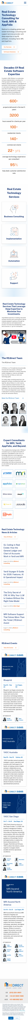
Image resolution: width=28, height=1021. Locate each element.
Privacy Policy (22, 1010)
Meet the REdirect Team (10, 398)
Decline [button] (17, 1018)
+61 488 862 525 (16, 999)
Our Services (7, 47)
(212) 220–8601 (15, 992)
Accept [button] (11, 1018)
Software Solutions (10, 52)
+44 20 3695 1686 (16, 996)
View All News (8, 537)
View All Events (8, 647)
